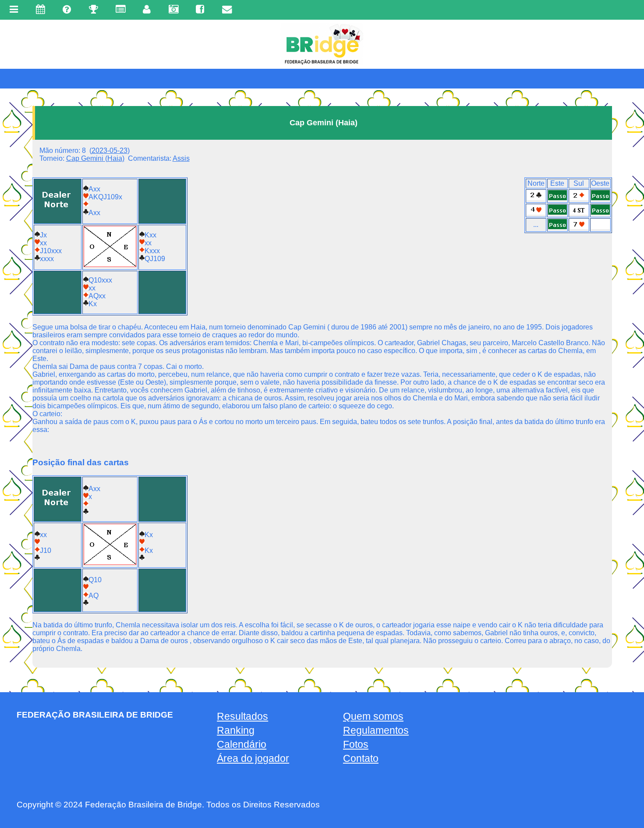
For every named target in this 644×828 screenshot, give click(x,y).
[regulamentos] (115, 9)
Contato (361, 758)
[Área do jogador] (142, 9)
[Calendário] (35, 9)
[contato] (221, 9)
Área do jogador (253, 758)
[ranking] (88, 9)
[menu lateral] (14, 9)
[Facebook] (195, 9)
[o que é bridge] (62, 9)
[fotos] (168, 9)
